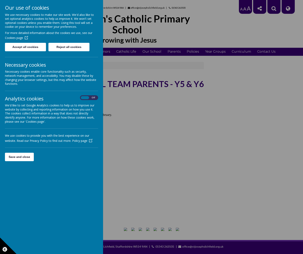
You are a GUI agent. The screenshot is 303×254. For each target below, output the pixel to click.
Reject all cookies (68, 47)
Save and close (19, 156)
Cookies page (14, 38)
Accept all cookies (25, 47)
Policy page (79, 141)
